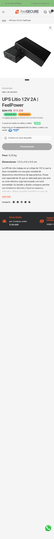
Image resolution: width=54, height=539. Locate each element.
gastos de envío (11, 118)
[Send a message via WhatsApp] (48, 528)
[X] (17, 202)
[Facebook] (14, 202)
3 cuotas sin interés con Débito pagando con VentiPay (29, 3)
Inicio (4, 20)
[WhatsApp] (25, 202)
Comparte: (6, 202)
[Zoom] (50, 28)
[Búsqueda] (45, 12)
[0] (50, 12)
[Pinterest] (21, 202)
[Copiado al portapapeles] (29, 202)
